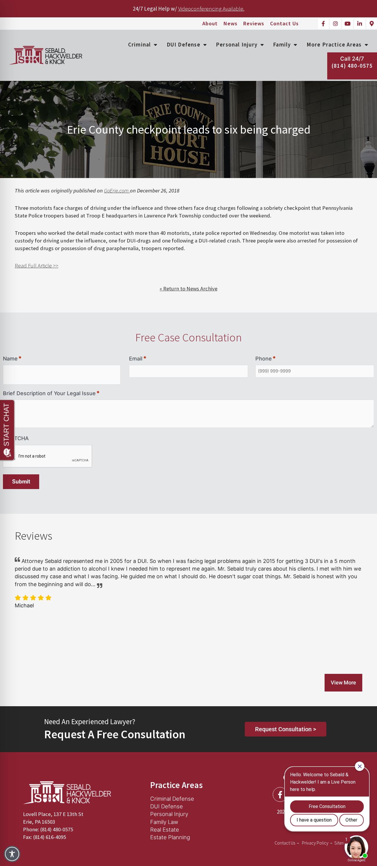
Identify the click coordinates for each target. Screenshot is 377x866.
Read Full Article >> (36, 265)
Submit (21, 481)
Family (282, 44)
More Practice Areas (334, 44)
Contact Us (284, 23)
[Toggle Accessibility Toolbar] (12, 854)
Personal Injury (236, 44)
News (230, 23)
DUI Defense (183, 44)
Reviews (253, 23)
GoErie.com (116, 190)
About (210, 23)
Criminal (139, 44)
